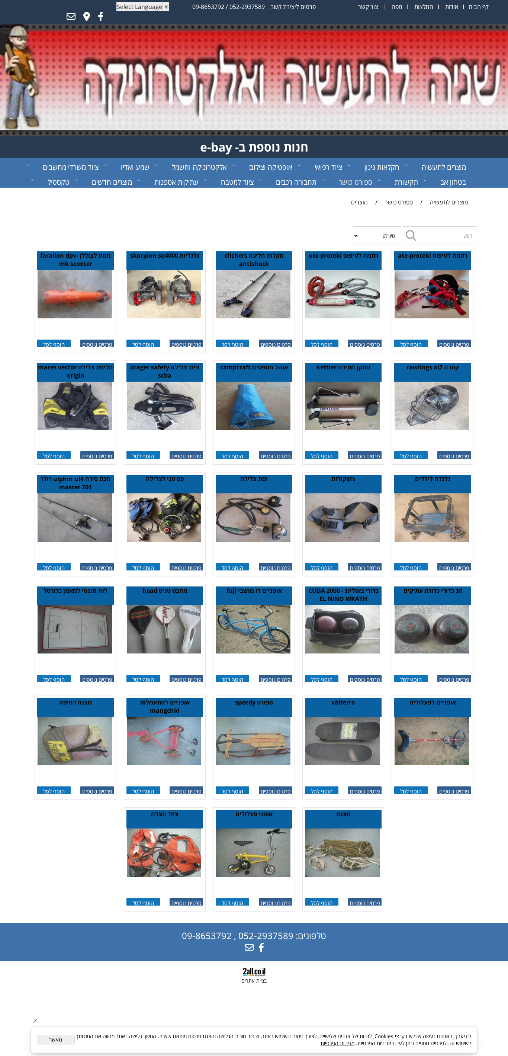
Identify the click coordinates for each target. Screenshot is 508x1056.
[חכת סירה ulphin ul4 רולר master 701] (75, 539)
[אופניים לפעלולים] (432, 763)
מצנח (343, 814)
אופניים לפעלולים (432, 702)
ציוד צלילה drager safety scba (164, 371)
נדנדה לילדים (432, 479)
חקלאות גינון (381, 167)
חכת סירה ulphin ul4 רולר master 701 (75, 483)
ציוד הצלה (165, 814)
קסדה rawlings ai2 (432, 367)
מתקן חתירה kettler (343, 367)
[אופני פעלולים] (253, 875)
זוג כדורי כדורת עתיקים (432, 590)
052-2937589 (247, 7)
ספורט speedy (254, 702)
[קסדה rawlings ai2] (432, 428)
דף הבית (478, 7)
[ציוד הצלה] (164, 875)
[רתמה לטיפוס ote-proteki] (342, 316)
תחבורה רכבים (296, 182)
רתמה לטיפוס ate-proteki (432, 255)
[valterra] (342, 763)
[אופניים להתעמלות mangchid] (164, 763)
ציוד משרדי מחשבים (71, 167)
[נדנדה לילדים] (432, 539)
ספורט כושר (355, 182)
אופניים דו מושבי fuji (254, 590)
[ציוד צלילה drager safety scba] (164, 428)
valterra (343, 702)
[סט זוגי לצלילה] (164, 539)
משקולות (343, 479)
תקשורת (406, 182)
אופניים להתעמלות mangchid (165, 706)
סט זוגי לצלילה (165, 479)
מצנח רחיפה (75, 702)
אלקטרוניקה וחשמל (199, 167)
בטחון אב (453, 182)
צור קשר (368, 7)
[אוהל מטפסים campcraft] (253, 428)
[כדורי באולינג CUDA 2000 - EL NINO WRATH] (342, 651)
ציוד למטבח (237, 182)
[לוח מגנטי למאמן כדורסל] (75, 651)
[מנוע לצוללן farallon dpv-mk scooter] (75, 316)
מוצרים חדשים (112, 182)
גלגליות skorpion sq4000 (164, 255)
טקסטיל (59, 182)
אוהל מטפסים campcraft (254, 367)
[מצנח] (342, 875)
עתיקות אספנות (176, 182)
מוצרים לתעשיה (444, 167)
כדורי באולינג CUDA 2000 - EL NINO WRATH (343, 594)
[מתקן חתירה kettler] (342, 428)
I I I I (423, 7)
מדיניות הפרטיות (337, 1043)
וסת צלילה (254, 479)
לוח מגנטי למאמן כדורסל (75, 590)
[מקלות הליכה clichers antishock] (253, 316)
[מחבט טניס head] (164, 651)
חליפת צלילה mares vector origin (75, 371)
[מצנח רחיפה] (75, 763)
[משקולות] (342, 539)
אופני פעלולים (254, 814)
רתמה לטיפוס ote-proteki (343, 255)
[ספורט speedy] (253, 763)
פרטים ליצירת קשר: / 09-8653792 (254, 7)
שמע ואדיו (135, 167)
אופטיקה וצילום (270, 167)
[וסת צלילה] (253, 539)
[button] (411, 343)
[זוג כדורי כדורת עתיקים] (432, 651)
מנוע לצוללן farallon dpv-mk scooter (75, 259)
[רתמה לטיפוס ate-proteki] (432, 316)
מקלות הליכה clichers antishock (254, 259)
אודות (451, 7)
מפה (396, 7)
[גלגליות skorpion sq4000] (164, 316)
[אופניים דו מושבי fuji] (253, 651)
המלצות (423, 7)
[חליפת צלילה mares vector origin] (75, 428)
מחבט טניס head (164, 590)
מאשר (55, 1040)
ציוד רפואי (328, 167)
